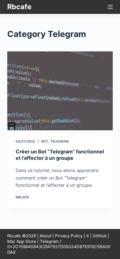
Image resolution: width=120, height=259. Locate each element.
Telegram (59, 141)
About (45, 235)
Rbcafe (19, 7)
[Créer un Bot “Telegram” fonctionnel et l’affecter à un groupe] (60, 90)
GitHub (100, 235)
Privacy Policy (69, 235)
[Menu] (110, 6)
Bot (44, 141)
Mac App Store (21, 241)
